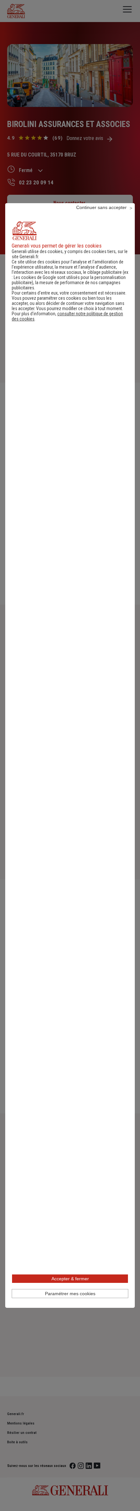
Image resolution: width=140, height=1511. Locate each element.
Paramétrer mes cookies (70, 1293)
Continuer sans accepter (101, 207)
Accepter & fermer (70, 1278)
